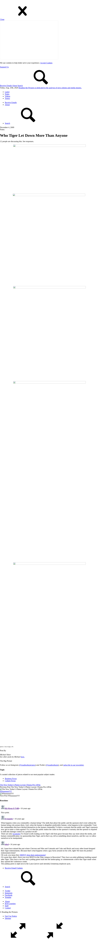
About (14, 86)
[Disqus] (49, 834)
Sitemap (8, 918)
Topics (7, 98)
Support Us (4, 67)
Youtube (8, 897)
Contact (8, 908)
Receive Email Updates (14, 868)
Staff (6, 906)
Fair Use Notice (11, 916)
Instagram (8, 893)
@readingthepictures (27, 765)
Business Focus (11, 779)
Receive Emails (6, 86)
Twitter (7, 891)
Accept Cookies (46, 63)
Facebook (8, 895)
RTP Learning (10, 904)
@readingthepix (52, 765)
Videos (7, 96)
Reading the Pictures (50, 88)
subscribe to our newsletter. (73, 765)
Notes (7, 94)
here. (23, 757)
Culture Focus (10, 781)
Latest (7, 92)
